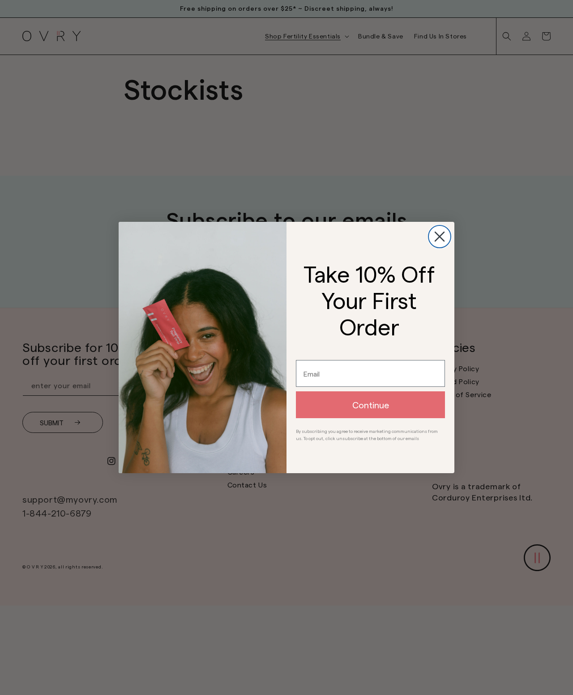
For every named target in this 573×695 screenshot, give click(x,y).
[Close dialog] (439, 236)
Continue (370, 404)
